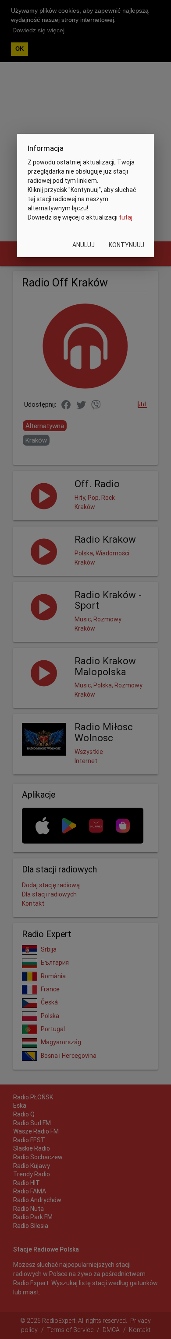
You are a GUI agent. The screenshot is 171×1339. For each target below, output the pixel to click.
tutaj (125, 217)
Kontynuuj (126, 245)
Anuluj (83, 245)
